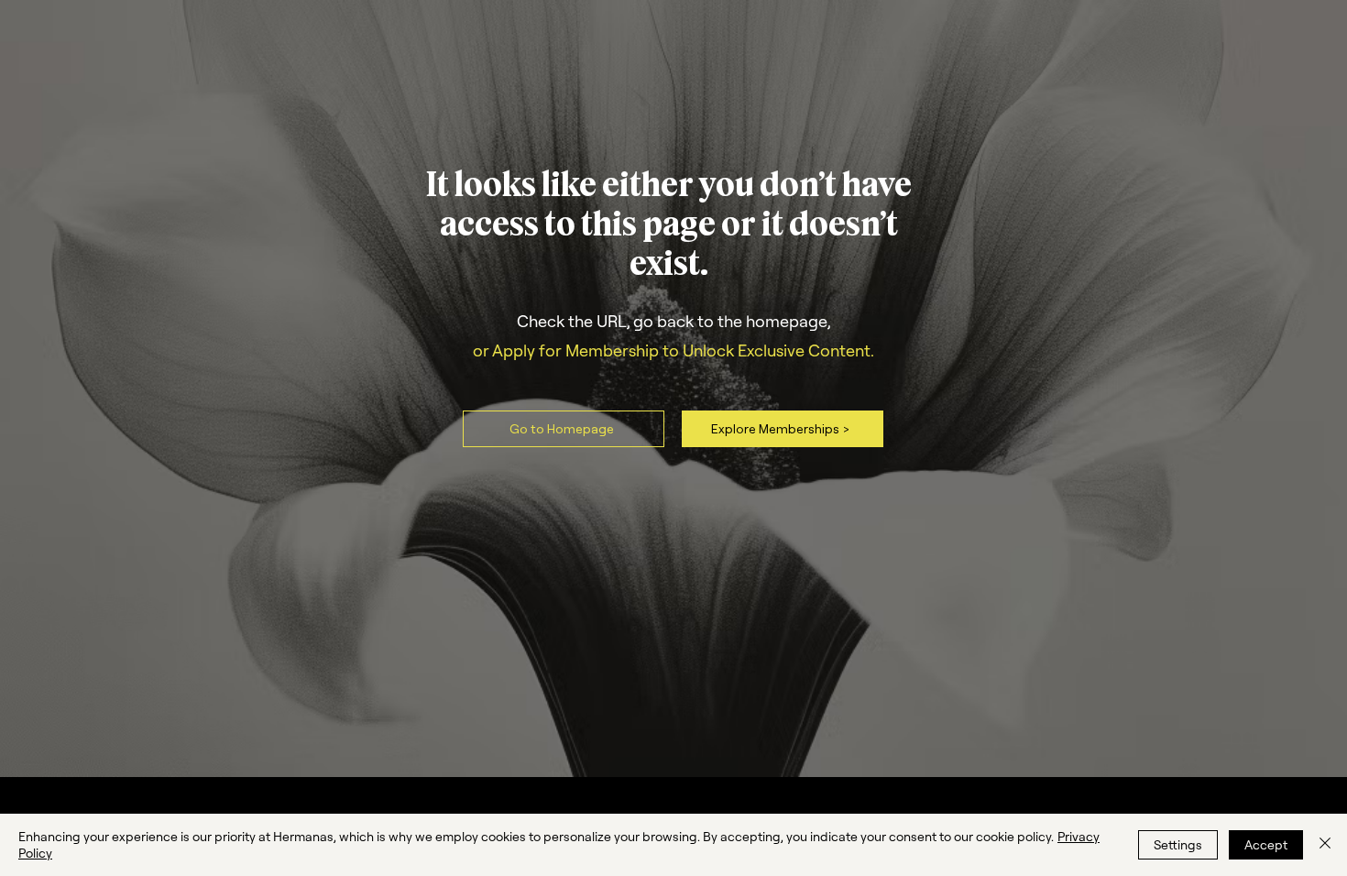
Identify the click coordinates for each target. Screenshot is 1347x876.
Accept (1265, 845)
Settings (1178, 845)
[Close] (1325, 844)
